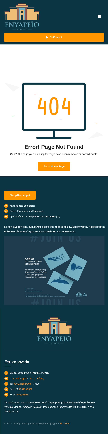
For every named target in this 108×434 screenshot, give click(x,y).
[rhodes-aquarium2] (22, 4)
